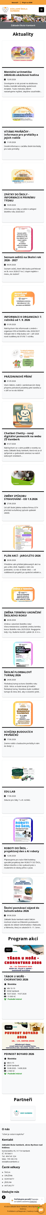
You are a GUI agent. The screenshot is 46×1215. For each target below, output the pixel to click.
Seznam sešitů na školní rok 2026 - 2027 (22, 259)
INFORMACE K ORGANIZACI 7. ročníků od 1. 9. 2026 (23, 318)
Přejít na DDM (27, 2)
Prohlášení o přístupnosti (16, 1211)
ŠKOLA (7, 1172)
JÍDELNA (8, 1182)
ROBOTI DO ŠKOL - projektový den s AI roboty (21, 850)
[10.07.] (23, 958)
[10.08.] (23, 1035)
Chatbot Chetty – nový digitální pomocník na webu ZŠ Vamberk (22, 436)
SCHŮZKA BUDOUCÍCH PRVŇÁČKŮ (18, 733)
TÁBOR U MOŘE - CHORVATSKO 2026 (16, 978)
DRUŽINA (8, 1175)
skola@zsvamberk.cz (10, 1161)
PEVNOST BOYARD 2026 (19, 1054)
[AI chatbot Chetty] (41, 1210)
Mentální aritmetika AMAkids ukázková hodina (21, 73)
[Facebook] (3, 1197)
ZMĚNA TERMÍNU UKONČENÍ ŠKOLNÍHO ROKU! (22, 614)
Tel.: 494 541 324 (9, 1156)
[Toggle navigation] (41, 9)
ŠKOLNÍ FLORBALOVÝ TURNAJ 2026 (18, 674)
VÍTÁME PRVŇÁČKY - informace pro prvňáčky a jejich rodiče (21, 134)
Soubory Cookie (33, 1211)
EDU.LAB (9, 791)
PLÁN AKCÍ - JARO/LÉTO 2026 (22, 555)
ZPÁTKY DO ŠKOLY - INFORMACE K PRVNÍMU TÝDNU (19, 197)
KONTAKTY (9, 1179)
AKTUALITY (9, 1185)
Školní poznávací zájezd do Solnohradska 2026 (21, 909)
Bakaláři (15, 2)
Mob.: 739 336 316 (9, 1159)
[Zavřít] (42, 1199)
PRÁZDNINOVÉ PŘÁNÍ (18, 376)
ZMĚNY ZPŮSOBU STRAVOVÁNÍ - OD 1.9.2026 (20, 497)
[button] (1, 18)
